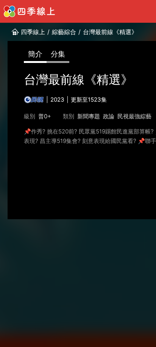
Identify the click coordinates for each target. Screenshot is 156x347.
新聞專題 (88, 116)
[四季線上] (29, 11)
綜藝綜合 (64, 32)
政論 (108, 116)
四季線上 (33, 32)
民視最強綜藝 (134, 116)
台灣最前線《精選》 (110, 32)
